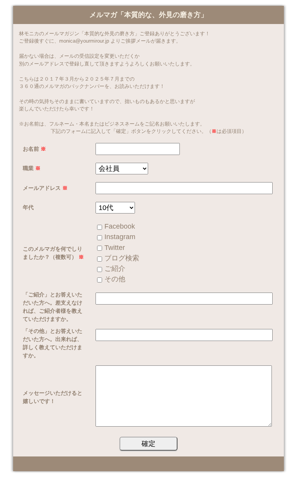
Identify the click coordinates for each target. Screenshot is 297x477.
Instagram (119, 237)
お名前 (34, 149)
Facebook (119, 226)
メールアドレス (45, 188)
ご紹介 (114, 268)
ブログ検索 (121, 258)
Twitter (114, 247)
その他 (114, 279)
